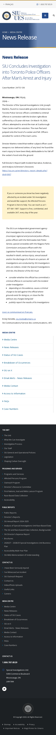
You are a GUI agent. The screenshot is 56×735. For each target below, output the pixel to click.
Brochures (8, 538)
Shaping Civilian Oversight (15, 461)
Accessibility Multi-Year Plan (16, 550)
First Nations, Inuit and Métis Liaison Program (23, 491)
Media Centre (16, 32)
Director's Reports (12, 517)
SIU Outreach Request (13, 576)
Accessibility (9, 500)
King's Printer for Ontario (33, 728)
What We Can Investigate (14, 439)
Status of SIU (13, 355)
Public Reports (10, 513)
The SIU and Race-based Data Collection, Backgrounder (27, 530)
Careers (7, 593)
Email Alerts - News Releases (16, 628)
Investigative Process (13, 444)
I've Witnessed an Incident (15, 572)
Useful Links (9, 589)
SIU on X (7, 624)
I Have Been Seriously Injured (16, 568)
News (11, 347)
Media (10, 339)
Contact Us (8, 581)
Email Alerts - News (18, 378)
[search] (54, 15)
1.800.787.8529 (45, 4)
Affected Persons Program (15, 478)
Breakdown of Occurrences (15, 619)
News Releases (10, 611)
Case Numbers (10, 645)
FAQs (6, 641)
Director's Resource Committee (17, 487)
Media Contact (10, 632)
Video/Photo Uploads (13, 585)
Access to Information (13, 636)
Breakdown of (17, 362)
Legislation (8, 457)
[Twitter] (4, 689)
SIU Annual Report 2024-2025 (16, 521)
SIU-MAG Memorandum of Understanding (21, 555)
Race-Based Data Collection (16, 495)
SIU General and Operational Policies (20, 452)
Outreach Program (12, 482)
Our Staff (8, 448)
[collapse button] (45, 15)
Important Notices (12, 728)
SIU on (8, 370)
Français (9, 4)
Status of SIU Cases (12, 615)
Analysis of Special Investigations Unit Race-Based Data (27, 525)
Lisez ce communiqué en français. (17, 312)
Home (4, 32)
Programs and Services (14, 474)
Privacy (31, 724)
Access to (14, 393)
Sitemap (7, 724)
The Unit (7, 435)
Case (11, 409)
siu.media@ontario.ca (26, 319)
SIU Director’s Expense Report (17, 534)
